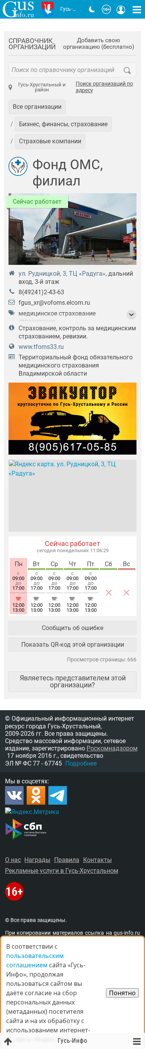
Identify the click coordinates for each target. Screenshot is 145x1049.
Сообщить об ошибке (72, 628)
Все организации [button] (37, 106)
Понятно (122, 993)
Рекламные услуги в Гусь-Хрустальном (61, 870)
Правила (66, 860)
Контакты (97, 860)
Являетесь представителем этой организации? (73, 681)
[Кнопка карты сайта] (137, 9)
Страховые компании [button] (50, 141)
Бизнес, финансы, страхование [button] (63, 124)
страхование (37, 321)
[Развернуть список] (131, 315)
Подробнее (81, 763)
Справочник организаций (32, 44)
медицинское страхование (57, 313)
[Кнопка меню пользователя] (121, 9)
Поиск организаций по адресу (104, 87)
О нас (13, 860)
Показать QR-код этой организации (72, 644)
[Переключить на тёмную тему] (92, 9)
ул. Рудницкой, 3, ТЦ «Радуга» (62, 273)
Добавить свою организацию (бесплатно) (98, 43)
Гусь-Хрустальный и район (42, 87)
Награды (37, 860)
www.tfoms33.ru (41, 346)
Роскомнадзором (112, 748)
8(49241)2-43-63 (41, 292)
